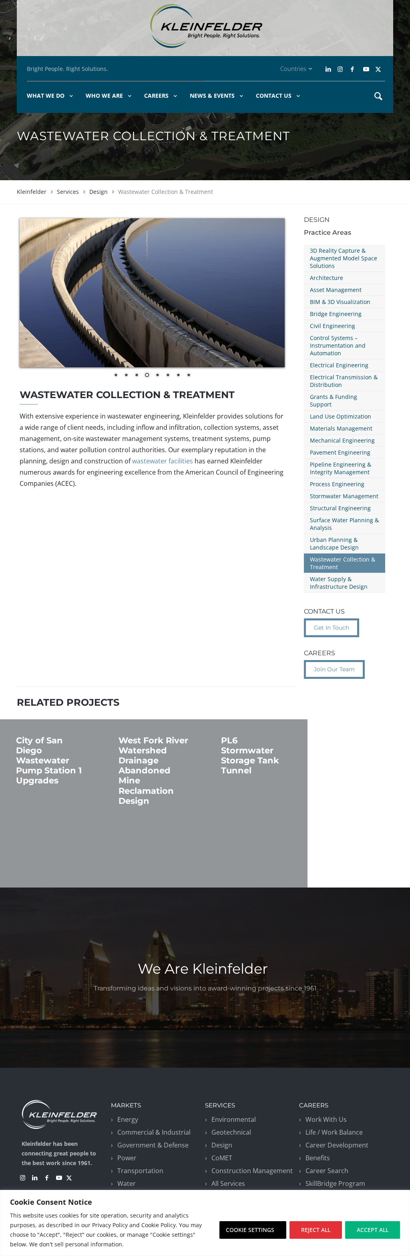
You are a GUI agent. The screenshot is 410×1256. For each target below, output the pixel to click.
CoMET (221, 1157)
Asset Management (336, 290)
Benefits (317, 1157)
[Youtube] (366, 69)
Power (127, 1157)
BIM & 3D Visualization (340, 302)
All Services (228, 1183)
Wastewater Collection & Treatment (342, 563)
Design (98, 191)
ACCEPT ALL (372, 1230)
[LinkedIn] (329, 69)
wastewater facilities (162, 461)
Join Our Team (334, 669)
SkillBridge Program (335, 1183)
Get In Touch (331, 627)
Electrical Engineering (339, 365)
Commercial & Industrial (154, 1132)
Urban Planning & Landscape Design (334, 543)
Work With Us (326, 1119)
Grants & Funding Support (333, 400)
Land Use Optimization (340, 416)
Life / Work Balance (334, 1132)
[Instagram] (339, 69)
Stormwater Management (344, 496)
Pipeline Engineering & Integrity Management (340, 468)
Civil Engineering (332, 326)
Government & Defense (153, 1145)
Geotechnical (231, 1132)
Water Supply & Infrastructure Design (339, 582)
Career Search (326, 1170)
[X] (378, 69)
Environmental (233, 1119)
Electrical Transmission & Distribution (344, 380)
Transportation (140, 1170)
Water (126, 1183)
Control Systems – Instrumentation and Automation (338, 345)
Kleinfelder (31, 191)
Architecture (326, 278)
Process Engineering (337, 484)
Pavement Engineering (340, 452)
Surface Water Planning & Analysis (344, 523)
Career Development (336, 1145)
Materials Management (341, 428)
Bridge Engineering (336, 314)
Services (68, 191)
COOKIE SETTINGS (250, 1230)
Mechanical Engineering (342, 440)
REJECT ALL (315, 1230)
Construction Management (252, 1170)
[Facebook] (352, 69)
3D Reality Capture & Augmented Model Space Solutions (343, 258)
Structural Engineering (340, 508)
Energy (127, 1119)
